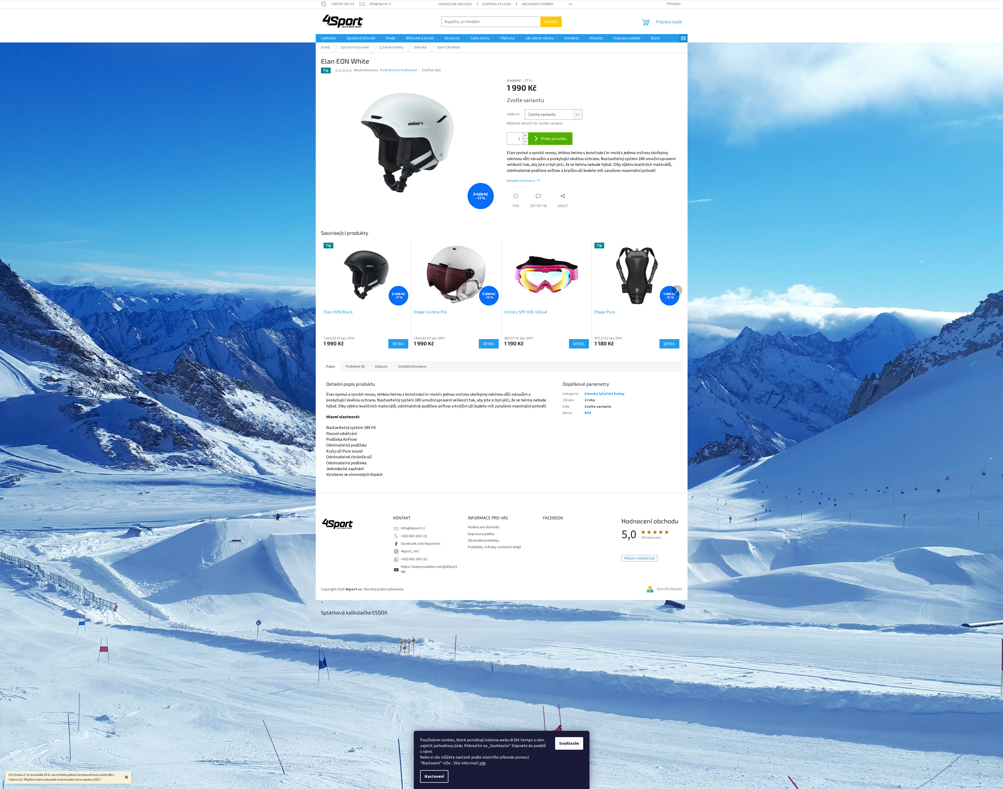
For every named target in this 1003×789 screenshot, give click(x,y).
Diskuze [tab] (381, 366)
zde (482, 763)
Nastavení (434, 776)
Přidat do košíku (554, 138)
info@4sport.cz (413, 528)
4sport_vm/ (410, 551)
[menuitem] (328, 38)
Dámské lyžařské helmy (604, 393)
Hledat (551, 21)
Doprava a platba (496, 4)
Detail (398, 343)
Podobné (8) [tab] (355, 366)
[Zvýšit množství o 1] (525, 136)
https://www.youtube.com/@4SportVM (429, 569)
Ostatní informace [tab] (412, 366)
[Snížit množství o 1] (525, 142)
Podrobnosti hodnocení (398, 70)
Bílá (587, 413)
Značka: (431, 70)
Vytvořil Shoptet (669, 589)
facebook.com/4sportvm (420, 543)
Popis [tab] (330, 366)
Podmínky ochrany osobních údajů (494, 547)
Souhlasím (569, 743)
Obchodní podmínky (538, 4)
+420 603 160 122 (414, 536)
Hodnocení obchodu (455, 4)
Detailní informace (521, 180)
